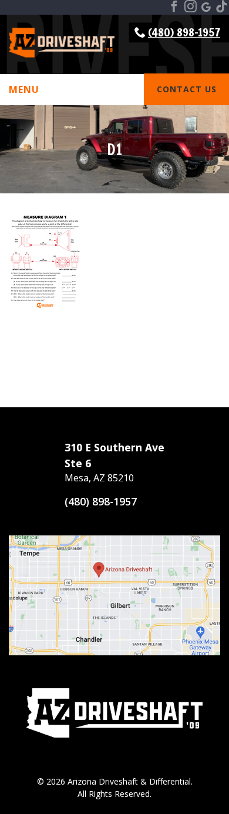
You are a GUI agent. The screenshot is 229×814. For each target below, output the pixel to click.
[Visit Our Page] (174, 7)
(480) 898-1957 (184, 32)
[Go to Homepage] (61, 57)
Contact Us (187, 89)
